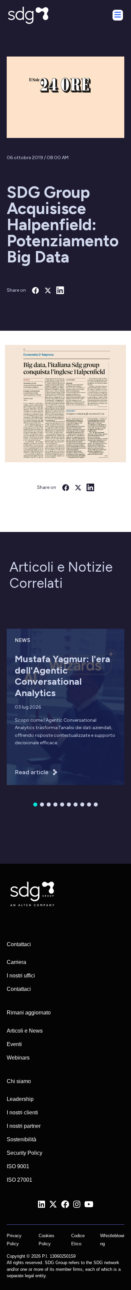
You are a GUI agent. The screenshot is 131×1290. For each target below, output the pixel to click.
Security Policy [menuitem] (24, 1153)
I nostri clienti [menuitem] (22, 1112)
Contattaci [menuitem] (19, 989)
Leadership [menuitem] (20, 1099)
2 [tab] (42, 804)
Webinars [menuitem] (18, 1058)
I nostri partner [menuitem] (24, 1126)
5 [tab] (62, 804)
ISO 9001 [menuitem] (18, 1166)
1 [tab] (35, 804)
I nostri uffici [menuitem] (21, 975)
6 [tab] (69, 804)
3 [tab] (49, 804)
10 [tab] (96, 804)
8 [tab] (82, 804)
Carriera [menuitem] (16, 962)
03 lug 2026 (28, 707)
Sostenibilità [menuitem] (21, 1139)
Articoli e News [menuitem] (25, 1031)
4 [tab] (55, 804)
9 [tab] (89, 804)
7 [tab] (76, 804)
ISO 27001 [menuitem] (19, 1180)
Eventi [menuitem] (14, 1044)
